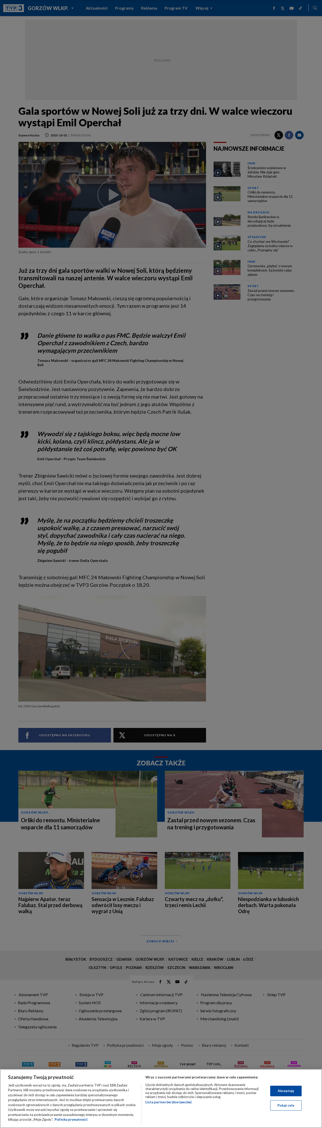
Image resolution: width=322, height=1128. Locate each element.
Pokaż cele (285, 1105)
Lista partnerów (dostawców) (168, 1102)
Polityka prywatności (71, 1119)
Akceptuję (286, 1091)
